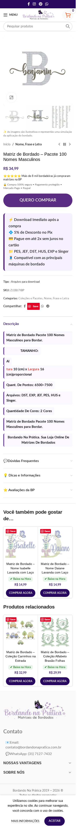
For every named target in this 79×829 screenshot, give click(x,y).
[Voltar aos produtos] (64, 144)
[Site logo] (38, 14)
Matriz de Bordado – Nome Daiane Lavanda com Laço (55, 568)
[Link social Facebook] (28, 4)
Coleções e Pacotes (30, 298)
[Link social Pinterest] (40, 4)
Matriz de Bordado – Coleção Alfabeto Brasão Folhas (55, 656)
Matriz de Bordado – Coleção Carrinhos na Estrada (20, 656)
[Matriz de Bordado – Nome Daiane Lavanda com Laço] (55, 544)
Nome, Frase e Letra (28, 144)
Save (35, 306)
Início (7, 144)
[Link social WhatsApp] (47, 4)
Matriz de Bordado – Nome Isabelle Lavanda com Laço (20, 568)
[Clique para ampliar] (11, 97)
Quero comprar (38, 200)
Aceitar (54, 821)
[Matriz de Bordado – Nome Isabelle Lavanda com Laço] (21, 544)
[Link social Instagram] (34, 4)
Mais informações (25, 821)
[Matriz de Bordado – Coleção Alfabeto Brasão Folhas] (55, 632)
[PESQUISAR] (67, 26)
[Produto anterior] (59, 144)
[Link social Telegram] (48, 306)
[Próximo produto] (69, 144)
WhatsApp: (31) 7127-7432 (28, 754)
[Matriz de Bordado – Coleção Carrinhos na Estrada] (21, 632)
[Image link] (35, 710)
